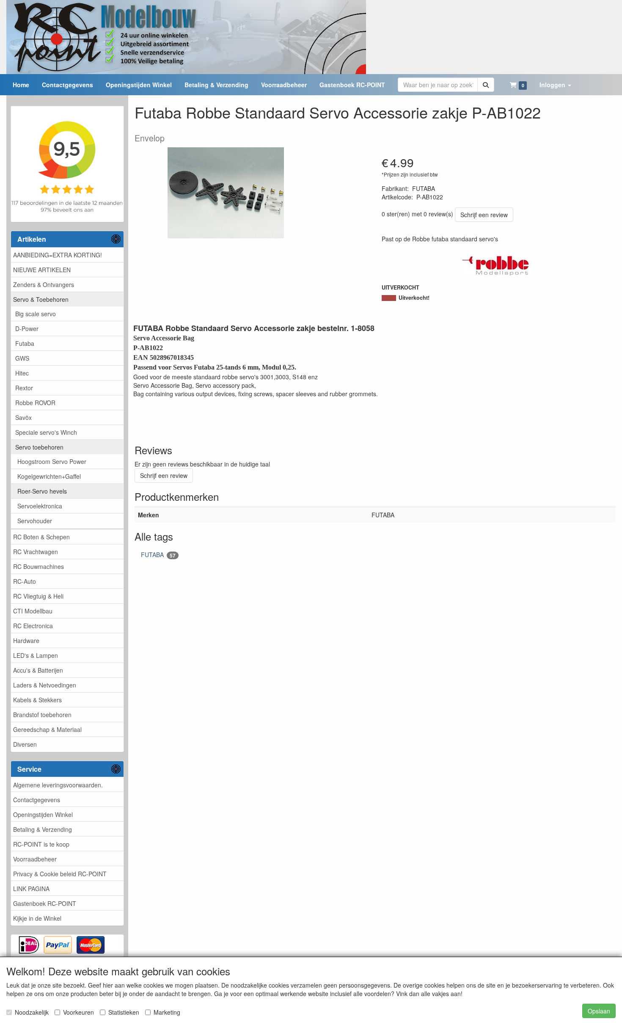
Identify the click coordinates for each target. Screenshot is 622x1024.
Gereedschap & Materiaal (47, 729)
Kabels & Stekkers (37, 700)
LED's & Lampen (35, 655)
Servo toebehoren (39, 447)
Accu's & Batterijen (38, 670)
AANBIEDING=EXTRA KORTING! (57, 255)
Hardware (26, 640)
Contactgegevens (36, 799)
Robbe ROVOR (35, 402)
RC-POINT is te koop (41, 844)
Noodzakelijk (32, 1012)
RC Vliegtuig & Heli (38, 596)
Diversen (25, 744)
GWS (22, 358)
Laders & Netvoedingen (44, 685)
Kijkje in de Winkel (37, 918)
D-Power (27, 328)
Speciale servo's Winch (46, 432)
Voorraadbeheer (35, 859)
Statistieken (123, 1012)
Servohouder (34, 520)
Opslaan (599, 1011)
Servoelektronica (39, 506)
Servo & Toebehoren (41, 299)
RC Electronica (33, 625)
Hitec (22, 373)
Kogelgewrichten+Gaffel (49, 476)
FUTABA (158, 554)
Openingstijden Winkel (43, 814)
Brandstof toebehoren (42, 714)
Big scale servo (35, 313)
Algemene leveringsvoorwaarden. (58, 785)
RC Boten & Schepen (41, 537)
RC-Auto (24, 581)
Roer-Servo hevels (42, 491)
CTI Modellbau (32, 611)
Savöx (23, 417)
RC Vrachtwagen (35, 551)
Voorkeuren (78, 1012)
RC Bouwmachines (38, 566)
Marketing (167, 1012)
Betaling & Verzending (42, 829)
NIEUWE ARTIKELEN (42, 269)
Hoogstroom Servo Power (51, 461)
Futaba (24, 343)
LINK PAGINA (31, 888)
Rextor (24, 388)
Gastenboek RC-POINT (44, 903)
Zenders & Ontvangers (43, 284)
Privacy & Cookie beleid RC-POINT (60, 873)
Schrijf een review (484, 214)
